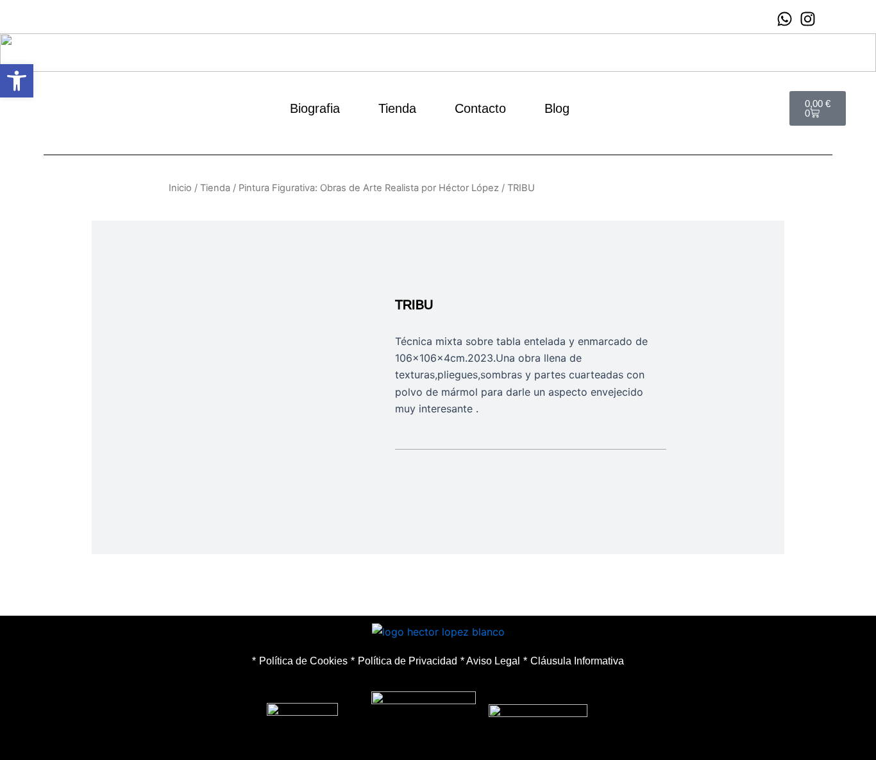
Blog (556, 108)
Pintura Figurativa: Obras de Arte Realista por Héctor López (369, 188)
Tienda (397, 108)
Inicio (180, 188)
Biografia (315, 108)
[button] (16, 80)
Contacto (480, 108)
